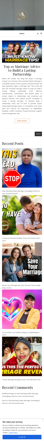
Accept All (22, 437)
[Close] (42, 419)
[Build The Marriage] (22, 15)
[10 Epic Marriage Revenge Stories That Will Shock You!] (22, 356)
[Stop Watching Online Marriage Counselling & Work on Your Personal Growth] (22, 168)
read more (22, 121)
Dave (4, 400)
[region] (22, 430)
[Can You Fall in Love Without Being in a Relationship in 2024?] (22, 309)
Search (38, 134)
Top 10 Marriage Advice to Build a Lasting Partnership (22, 70)
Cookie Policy (12, 433)
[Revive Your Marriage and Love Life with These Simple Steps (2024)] (22, 262)
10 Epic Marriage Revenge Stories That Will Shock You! (21, 380)
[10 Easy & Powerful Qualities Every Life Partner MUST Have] (22, 215)
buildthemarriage (8, 393)
